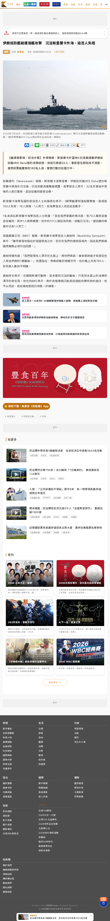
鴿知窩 (6, 815)
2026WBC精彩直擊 (49, 832)
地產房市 (7, 768)
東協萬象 (43, 792)
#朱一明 (67, 498)
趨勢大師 (7, 759)
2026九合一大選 (47, 815)
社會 (95, 4)
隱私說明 (7, 887)
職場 (41, 755)
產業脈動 (7, 742)
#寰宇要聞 (59, 52)
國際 (6, 52)
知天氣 (42, 759)
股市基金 (7, 728)
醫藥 (41, 742)
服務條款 (7, 892)
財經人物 (7, 737)
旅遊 (41, 733)
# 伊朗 (43, 416)
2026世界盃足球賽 (48, 824)
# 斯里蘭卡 (10, 416)
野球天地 (78, 787)
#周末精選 (35, 517)
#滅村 (61, 479)
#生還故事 (54, 455)
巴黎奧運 (78, 796)
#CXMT (46, 497)
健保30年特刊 (46, 841)
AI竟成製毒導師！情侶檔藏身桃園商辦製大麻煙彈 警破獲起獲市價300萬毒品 (52, 33)
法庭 (76, 733)
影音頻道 (7, 811)
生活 (80, 4)
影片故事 (7, 820)
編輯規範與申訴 (11, 869)
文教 (41, 750)
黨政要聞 (7, 783)
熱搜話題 (43, 787)
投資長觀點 (8, 733)
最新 (18, 4)
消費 (41, 746)
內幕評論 (7, 792)
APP (83, 145)
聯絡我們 (7, 883)
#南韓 (65, 517)
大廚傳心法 (44, 828)
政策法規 (7, 764)
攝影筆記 (7, 829)
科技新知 (7, 750)
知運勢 (42, 764)
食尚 (41, 737)
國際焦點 (7, 755)
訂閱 (72, 145)
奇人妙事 (43, 796)
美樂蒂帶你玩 (45, 846)
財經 (73, 4)
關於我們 (7, 865)
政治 (102, 4)
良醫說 (42, 837)
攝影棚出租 (8, 878)
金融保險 (7, 746)
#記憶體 (57, 498)
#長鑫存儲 (35, 498)
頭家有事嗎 (44, 850)
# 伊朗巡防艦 (27, 416)
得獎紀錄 (7, 874)
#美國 (73, 517)
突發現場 (78, 728)
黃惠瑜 (20, 52)
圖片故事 (7, 824)
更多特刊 (55, 682)
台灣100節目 (45, 810)
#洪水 (43, 479)
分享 (31, 145)
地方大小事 (80, 742)
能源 (88, 4)
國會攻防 (7, 787)
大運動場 (78, 792)
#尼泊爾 (34, 455)
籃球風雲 (78, 783)
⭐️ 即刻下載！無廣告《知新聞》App (26, 406)
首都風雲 (7, 796)
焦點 (65, 4)
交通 (41, 728)
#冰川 (52, 479)
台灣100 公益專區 (48, 819)
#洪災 (43, 455)
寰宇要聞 (43, 783)
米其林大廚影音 (11, 833)
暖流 (76, 737)
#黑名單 (66, 532)
